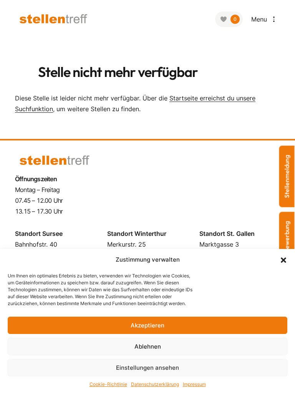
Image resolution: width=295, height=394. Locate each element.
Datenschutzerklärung (155, 384)
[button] (283, 260)
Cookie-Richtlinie (108, 384)
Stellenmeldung (287, 176)
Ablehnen (147, 346)
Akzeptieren (147, 325)
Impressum (194, 384)
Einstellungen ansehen (147, 367)
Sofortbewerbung (287, 245)
